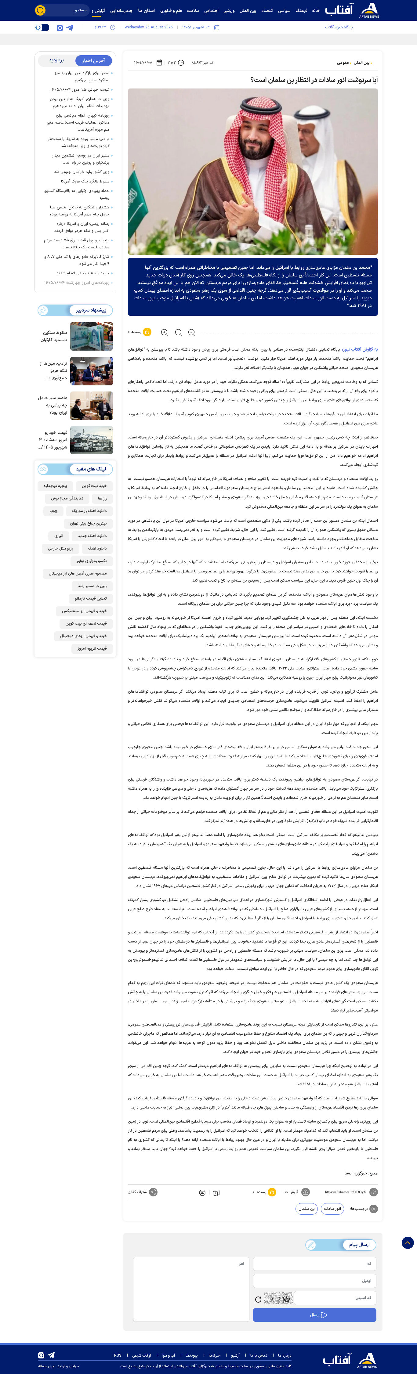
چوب (53, 511)
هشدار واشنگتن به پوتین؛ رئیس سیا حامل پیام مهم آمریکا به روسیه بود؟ (79, 211)
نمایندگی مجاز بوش (67, 499)
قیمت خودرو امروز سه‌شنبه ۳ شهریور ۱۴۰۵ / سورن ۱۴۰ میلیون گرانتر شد (52, 440)
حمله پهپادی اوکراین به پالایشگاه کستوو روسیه (76, 194)
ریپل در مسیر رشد (92, 586)
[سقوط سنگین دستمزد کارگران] (90, 336)
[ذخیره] (216, 1192)
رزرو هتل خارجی (60, 549)
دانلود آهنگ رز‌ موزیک (89, 511)
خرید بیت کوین (94, 486)
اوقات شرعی (141, 1356)
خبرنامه (214, 1356)
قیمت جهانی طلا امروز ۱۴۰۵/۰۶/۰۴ (79, 90)
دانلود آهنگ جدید (92, 536)
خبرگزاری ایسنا (356, 1173)
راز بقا (102, 499)
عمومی (343, 63)
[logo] (354, 9)
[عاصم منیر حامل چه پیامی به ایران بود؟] (90, 405)
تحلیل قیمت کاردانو (91, 599)
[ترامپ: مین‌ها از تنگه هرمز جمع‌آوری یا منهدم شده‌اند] (90, 370)
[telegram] (69, 27)
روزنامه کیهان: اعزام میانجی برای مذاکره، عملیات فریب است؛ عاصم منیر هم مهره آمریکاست (78, 123)
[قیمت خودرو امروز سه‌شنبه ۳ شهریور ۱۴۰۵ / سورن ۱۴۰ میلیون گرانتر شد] (90, 439)
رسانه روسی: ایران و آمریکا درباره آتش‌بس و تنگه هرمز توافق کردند (81, 227)
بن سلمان (307, 1209)
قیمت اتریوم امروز (92, 649)
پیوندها (192, 1356)
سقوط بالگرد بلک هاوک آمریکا (85, 182)
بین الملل (362, 63)
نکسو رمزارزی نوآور (92, 561)
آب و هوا (168, 1356)
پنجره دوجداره (55, 486)
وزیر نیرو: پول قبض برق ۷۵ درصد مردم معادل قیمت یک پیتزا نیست (76, 244)
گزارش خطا (290, 1192)
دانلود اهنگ (97, 549)
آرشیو (235, 1356)
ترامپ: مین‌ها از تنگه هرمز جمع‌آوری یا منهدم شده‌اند (53, 371)
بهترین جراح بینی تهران (88, 524)
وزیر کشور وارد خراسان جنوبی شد (81, 172)
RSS (117, 1356)
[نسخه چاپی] (201, 1192)
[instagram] (60, 27)
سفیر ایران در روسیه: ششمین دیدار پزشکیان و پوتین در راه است (80, 159)
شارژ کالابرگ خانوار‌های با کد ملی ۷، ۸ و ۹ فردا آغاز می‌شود (76, 260)
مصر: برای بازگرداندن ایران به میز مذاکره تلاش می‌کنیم (82, 76)
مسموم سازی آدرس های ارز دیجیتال (78, 574)
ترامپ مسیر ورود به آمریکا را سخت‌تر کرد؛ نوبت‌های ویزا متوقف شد (78, 142)
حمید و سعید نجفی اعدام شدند (82, 273)
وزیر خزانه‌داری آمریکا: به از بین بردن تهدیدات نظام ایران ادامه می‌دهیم (79, 102)
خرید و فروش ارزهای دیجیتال (83, 636)
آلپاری (58, 536)
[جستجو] (40, 10)
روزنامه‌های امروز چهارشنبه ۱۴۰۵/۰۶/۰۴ (76, 283)
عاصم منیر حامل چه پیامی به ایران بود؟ (52, 405)
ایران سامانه (46, 1366)
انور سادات (332, 1209)
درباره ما (285, 1356)
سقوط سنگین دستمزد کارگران (54, 336)
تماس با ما (258, 1356)
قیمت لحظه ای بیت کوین (86, 624)
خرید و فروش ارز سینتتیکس (84, 611)
